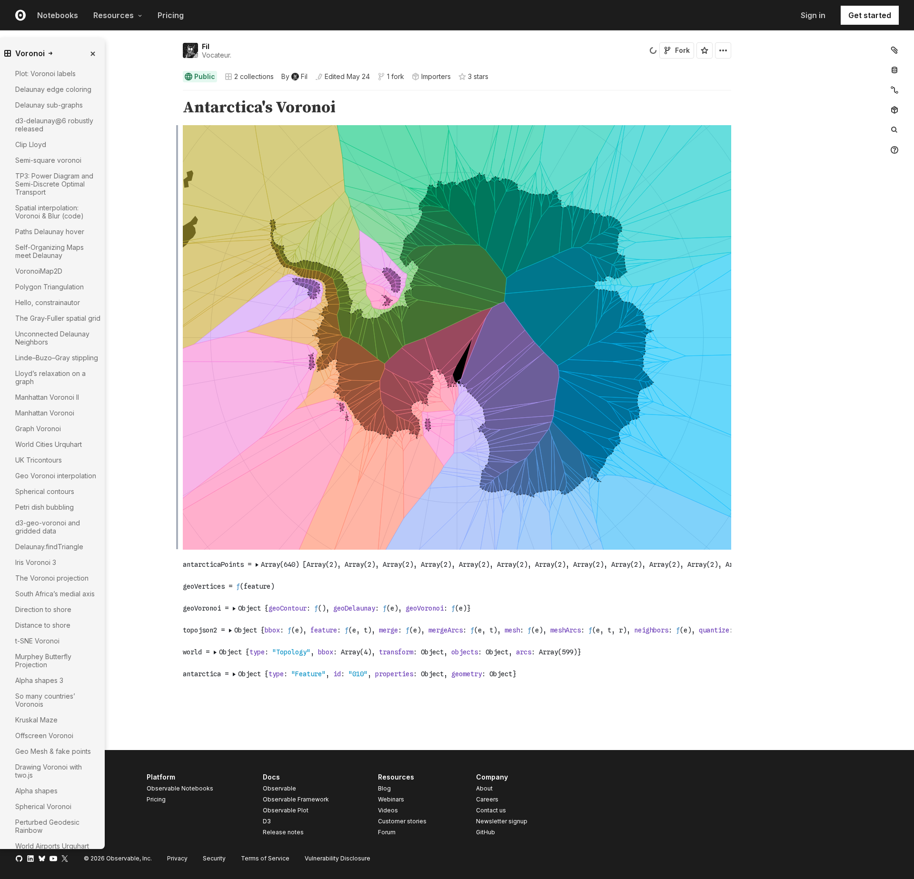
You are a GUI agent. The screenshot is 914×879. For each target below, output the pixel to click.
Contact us (491, 810)
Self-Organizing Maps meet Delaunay (49, 251)
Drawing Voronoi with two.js (48, 771)
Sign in (813, 15)
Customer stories (402, 821)
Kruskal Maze (36, 720)
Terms (265, 858)
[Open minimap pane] (894, 90)
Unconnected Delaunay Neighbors (52, 338)
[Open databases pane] (894, 70)
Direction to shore (43, 609)
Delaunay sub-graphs (49, 105)
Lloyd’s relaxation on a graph (50, 377)
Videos (388, 810)
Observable (279, 788)
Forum (387, 832)
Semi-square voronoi (48, 160)
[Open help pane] (894, 150)
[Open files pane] (894, 50)
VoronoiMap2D (38, 271)
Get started (869, 15)
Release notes (283, 832)
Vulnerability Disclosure (337, 858)
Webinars (391, 799)
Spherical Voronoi (43, 806)
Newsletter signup (501, 821)
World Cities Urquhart (48, 444)
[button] (172, 94)
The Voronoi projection (52, 578)
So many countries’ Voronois (45, 700)
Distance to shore (42, 625)
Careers (487, 799)
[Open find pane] (894, 130)
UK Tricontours (38, 460)
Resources (113, 15)
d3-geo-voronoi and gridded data (47, 527)
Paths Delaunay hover (49, 231)
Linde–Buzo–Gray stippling (56, 358)
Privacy (177, 858)
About (484, 788)
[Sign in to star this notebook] (704, 50)
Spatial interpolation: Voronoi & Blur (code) (49, 212)
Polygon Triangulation (49, 287)
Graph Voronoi (38, 429)
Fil (205, 46)
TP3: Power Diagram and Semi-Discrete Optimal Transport (54, 184)
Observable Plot (285, 810)
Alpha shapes (36, 791)
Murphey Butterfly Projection (43, 660)
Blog (384, 788)
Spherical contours (44, 491)
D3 (267, 821)
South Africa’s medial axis (55, 594)
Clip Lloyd (30, 144)
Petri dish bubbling (44, 507)
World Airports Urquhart (52, 846)
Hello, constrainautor (47, 302)
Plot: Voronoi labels (45, 73)
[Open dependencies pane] (894, 110)
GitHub (485, 832)
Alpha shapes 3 (39, 680)
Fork (682, 50)
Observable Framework (296, 799)
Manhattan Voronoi (44, 413)
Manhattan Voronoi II (47, 397)
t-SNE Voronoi (37, 641)
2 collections (254, 76)
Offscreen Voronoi (44, 735)
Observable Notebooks (180, 788)
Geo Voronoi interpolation (55, 476)
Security (214, 858)
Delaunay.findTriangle (49, 547)
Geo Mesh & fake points (53, 751)
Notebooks (57, 15)
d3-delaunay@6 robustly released (54, 125)
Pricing (171, 15)
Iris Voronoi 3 (35, 562)
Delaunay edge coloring (53, 89)
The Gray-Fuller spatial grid (57, 318)
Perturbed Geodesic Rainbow (47, 826)
